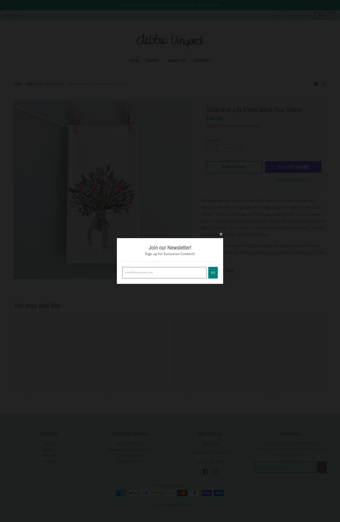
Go (213, 273)
